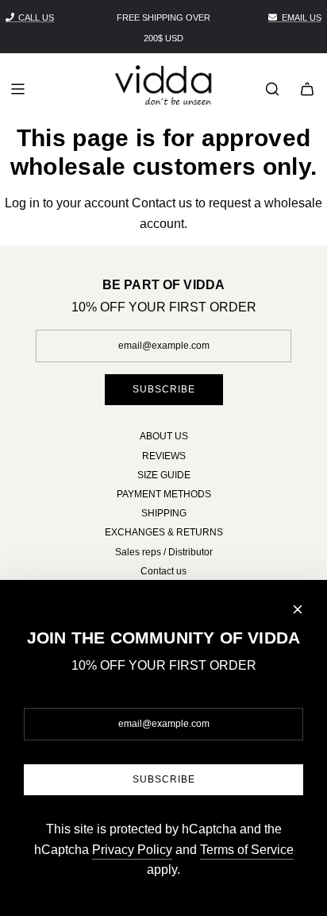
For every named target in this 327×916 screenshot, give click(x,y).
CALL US (36, 17)
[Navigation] (17, 89)
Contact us (162, 203)
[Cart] (307, 89)
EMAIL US (301, 17)
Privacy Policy (132, 849)
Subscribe (164, 389)
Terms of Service (247, 849)
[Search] (272, 89)
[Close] (297, 609)
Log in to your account (67, 203)
